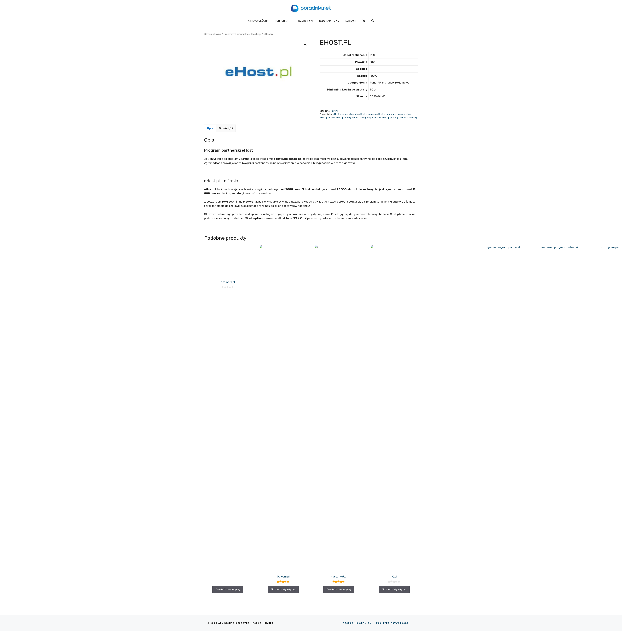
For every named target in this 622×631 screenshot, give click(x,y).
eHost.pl (337, 114)
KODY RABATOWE (329, 20)
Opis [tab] (210, 128)
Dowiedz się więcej (228, 589)
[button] (372, 21)
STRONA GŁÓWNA (258, 20)
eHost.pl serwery (408, 117)
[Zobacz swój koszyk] (363, 21)
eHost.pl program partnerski (366, 117)
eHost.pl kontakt (403, 114)
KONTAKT (350, 20)
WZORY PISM (305, 20)
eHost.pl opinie (327, 117)
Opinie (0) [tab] (226, 128)
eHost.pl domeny (367, 114)
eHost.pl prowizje (390, 117)
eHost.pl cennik (350, 114)
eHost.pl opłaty (343, 117)
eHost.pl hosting (385, 114)
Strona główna (212, 34)
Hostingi (256, 34)
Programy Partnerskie (236, 34)
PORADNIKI (281, 20)
